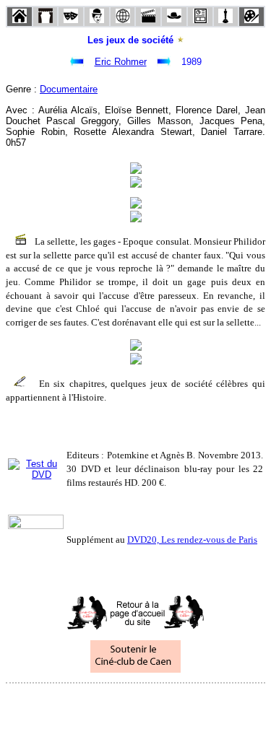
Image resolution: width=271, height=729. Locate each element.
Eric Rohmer (121, 61)
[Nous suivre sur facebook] (108, 703)
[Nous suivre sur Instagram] (163, 703)
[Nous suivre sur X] (136, 703)
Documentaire (69, 89)
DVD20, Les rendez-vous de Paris (192, 539)
